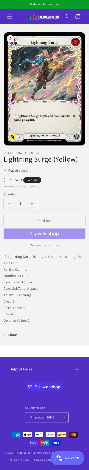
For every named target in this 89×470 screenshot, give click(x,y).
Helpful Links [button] (20, 369)
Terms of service (20, 459)
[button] (9, 16)
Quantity (9, 194)
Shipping (9, 186)
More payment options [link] (44, 245)
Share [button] (12, 335)
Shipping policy (44, 459)
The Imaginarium (26, 452)
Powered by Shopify (49, 452)
